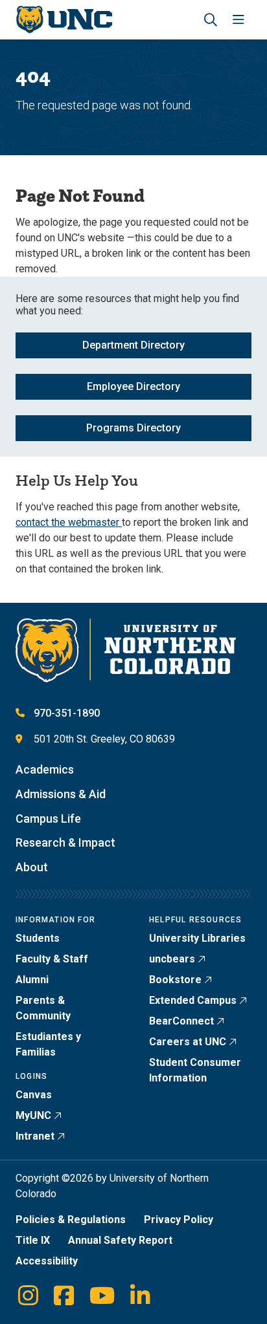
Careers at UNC (187, 1042)
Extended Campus (193, 1000)
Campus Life (48, 818)
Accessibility (47, 1261)
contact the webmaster (69, 522)
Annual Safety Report (120, 1240)
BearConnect (181, 1021)
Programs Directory (133, 428)
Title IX (33, 1240)
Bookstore (175, 979)
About (32, 867)
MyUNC (33, 1115)
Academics (45, 769)
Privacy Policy (178, 1219)
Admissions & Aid (61, 794)
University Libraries (197, 938)
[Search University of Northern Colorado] (211, 19)
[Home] (64, 19)
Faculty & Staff (52, 959)
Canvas (34, 1095)
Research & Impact (65, 842)
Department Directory (133, 345)
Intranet (35, 1136)
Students (38, 938)
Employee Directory (133, 386)
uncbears (172, 959)
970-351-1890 (67, 713)
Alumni (32, 979)
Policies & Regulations (71, 1219)
